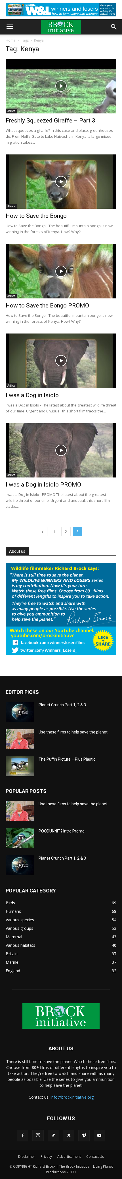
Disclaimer (26, 1156)
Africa (11, 111)
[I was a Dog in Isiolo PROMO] (61, 450)
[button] (10, 27)
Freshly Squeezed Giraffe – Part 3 (50, 120)
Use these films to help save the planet (73, 732)
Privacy (46, 1156)
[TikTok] (53, 1135)
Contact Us (95, 1156)
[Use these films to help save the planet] (20, 739)
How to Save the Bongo (36, 215)
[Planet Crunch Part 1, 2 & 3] (20, 712)
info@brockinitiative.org (72, 1097)
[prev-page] (42, 531)
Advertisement (69, 1156)
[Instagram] (38, 1135)
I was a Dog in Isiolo (32, 395)
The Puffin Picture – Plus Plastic (67, 759)
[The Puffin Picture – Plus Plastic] (20, 766)
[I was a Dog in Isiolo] (61, 361)
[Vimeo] (84, 1135)
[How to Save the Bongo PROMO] (61, 271)
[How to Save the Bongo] (61, 181)
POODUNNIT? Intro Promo (62, 831)
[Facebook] (22, 1135)
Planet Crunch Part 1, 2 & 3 (62, 705)
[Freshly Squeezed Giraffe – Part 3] (61, 86)
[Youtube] (99, 1135)
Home (11, 40)
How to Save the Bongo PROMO (47, 305)
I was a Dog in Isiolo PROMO (43, 484)
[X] (68, 1135)
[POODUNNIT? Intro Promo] (20, 838)
